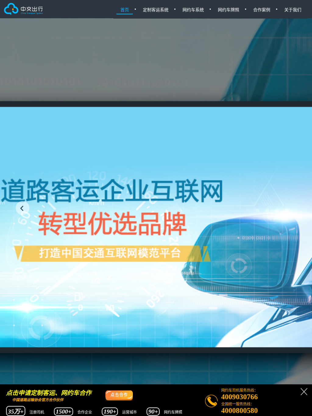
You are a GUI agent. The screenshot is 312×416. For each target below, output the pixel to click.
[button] (22, 208)
